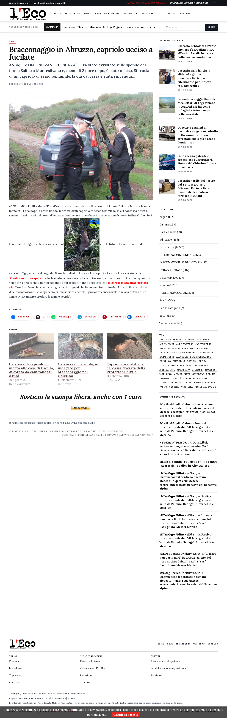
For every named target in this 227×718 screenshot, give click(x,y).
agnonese (202, 340)
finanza (164, 366)
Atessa (176, 348)
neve (187, 374)
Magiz (163, 461)
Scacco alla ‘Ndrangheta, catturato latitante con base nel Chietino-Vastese (67, 431)
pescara (82, 422)
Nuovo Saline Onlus (66, 422)
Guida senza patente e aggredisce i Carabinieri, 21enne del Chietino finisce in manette (197, 161)
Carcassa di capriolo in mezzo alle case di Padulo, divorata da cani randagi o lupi (31, 370)
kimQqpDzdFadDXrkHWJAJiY (180, 553)
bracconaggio (28, 422)
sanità (177, 378)
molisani (211, 370)
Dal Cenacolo (167, 232)
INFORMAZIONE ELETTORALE (179, 255)
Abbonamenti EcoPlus (93, 668)
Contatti (170, 13)
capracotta (205, 353)
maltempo (183, 370)
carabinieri (166, 357)
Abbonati (186, 13)
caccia (39, 422)
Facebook (156, 675)
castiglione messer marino (194, 357)
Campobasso (188, 353)
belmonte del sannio (196, 348)
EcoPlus (213, 644)
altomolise (167, 344)
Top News (199, 644)
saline (91, 422)
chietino (165, 361)
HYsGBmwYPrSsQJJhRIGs (177, 442)
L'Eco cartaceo (168, 277)
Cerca (211, 27)
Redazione (86, 675)
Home (57, 13)
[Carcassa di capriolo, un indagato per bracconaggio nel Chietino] (80, 346)
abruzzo (14, 422)
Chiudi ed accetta (125, 714)
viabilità (187, 387)
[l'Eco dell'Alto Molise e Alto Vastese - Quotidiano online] (28, 14)
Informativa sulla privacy (165, 661)
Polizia (210, 374)
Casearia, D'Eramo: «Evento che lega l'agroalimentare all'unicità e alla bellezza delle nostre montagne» (112, 27)
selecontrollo (181, 383)
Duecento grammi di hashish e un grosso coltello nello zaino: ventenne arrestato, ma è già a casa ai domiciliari (198, 135)
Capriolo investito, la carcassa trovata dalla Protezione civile (126, 368)
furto (190, 366)
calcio (174, 353)
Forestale (177, 366)
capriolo (49, 422)
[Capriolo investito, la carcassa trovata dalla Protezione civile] (129, 346)
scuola (164, 383)
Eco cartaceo (151, 13)
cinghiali (179, 361)
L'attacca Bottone (107, 13)
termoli (198, 383)
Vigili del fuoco (205, 387)
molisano (165, 374)
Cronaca (14, 661)
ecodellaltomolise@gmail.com (168, 668)
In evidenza (72, 13)
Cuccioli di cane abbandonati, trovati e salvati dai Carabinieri (106, 435)
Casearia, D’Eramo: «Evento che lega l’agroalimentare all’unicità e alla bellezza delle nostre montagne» (197, 51)
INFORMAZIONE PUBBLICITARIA (180, 262)
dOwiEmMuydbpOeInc (175, 404)
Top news (165, 323)
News (87, 13)
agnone (190, 340)
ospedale (198, 374)
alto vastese (184, 344)
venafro (174, 387)
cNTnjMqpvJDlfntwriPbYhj (178, 473)
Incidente (201, 366)
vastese (210, 383)
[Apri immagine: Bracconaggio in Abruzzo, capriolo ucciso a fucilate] (81, 146)
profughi (165, 378)
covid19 (192, 361)
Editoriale (131, 13)
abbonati (165, 340)
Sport (163, 315)
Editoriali (14, 682)
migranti (197, 370)
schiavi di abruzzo (195, 378)
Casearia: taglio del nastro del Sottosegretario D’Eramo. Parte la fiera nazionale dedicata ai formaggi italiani (196, 188)
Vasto (163, 387)
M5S (172, 370)
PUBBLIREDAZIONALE (174, 292)
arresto (164, 348)
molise (178, 374)
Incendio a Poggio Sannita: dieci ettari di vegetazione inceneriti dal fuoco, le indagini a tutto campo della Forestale (197, 106)
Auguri (163, 217)
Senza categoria (169, 308)
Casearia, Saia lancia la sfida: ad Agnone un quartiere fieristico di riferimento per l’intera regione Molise (194, 78)
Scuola (163, 300)
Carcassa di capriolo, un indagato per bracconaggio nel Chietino (78, 370)
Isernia (164, 370)
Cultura (164, 224)
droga (203, 361)
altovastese (203, 344)
